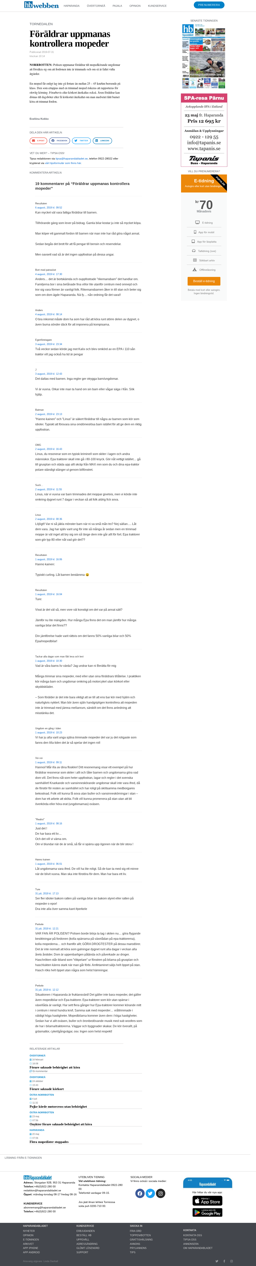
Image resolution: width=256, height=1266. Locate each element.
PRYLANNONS (138, 1248)
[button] (38, 141)
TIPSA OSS (189, 1239)
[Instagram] (160, 1193)
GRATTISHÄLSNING (141, 1239)
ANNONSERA (191, 1244)
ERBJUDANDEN (85, 1231)
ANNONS (135, 1244)
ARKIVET (28, 1244)
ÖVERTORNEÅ (96, 5)
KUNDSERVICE (157, 5)
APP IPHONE (30, 1248)
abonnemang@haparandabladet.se (45, 1207)
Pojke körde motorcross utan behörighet (58, 1106)
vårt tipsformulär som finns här (63, 163)
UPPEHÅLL (82, 1239)
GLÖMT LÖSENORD (87, 1248)
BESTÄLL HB (83, 1235)
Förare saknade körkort (47, 1089)
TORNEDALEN (41, 24)
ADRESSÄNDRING (87, 1244)
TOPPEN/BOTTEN (140, 1235)
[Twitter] (150, 1193)
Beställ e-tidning (204, 281)
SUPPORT (82, 1252)
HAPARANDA (71, 5)
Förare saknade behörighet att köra (55, 1067)
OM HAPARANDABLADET (198, 1248)
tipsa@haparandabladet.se (72, 158)
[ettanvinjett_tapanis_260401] (204, 166)
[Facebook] (140, 1193)
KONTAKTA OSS (192, 1235)
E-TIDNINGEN (31, 1239)
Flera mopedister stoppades (49, 1142)
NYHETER (29, 1231)
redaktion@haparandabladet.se (42, 1190)
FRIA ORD (135, 1231)
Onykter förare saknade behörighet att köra (61, 1124)
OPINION (135, 5)
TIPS (132, 1252)
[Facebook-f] (224, 1261)
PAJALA (117, 5)
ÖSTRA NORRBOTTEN (42, 1095)
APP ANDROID (31, 1252)
